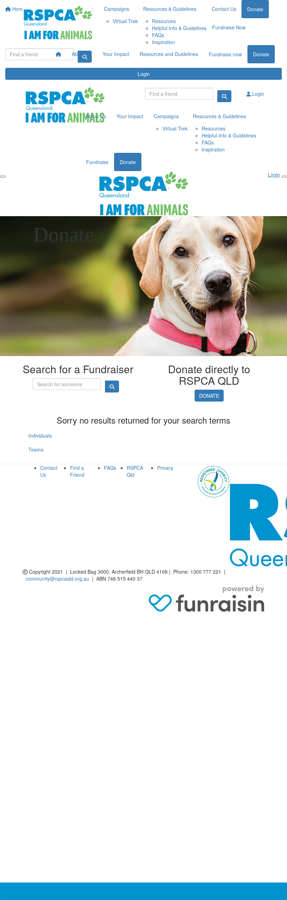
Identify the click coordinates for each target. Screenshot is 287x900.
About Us (82, 53)
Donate (261, 54)
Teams (35, 449)
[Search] (224, 96)
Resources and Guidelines (169, 53)
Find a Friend (77, 471)
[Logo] (58, 22)
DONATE (209, 395)
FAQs (110, 467)
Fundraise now (225, 54)
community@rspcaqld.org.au (57, 578)
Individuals (40, 435)
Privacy (165, 467)
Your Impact (116, 53)
